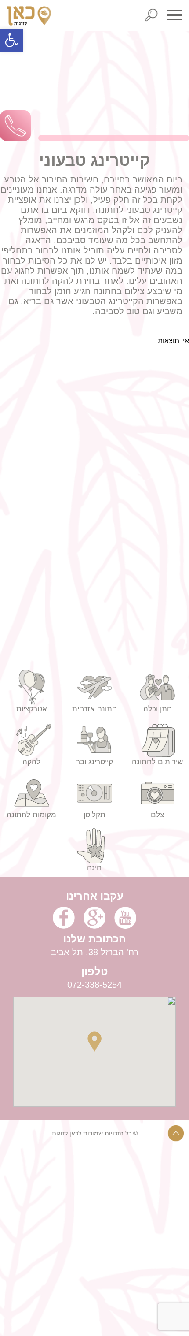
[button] (11, 40)
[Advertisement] (94, 1241)
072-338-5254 (94, 985)
